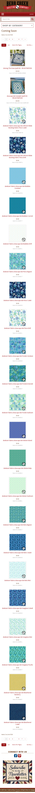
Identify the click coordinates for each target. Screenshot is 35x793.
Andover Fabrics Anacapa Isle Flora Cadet (17, 300)
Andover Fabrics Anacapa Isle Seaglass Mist (17, 637)
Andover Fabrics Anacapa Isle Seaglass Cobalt (17, 608)
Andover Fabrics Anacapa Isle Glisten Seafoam (17, 496)
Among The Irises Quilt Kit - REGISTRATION (17, 68)
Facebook (15, 755)
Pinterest (19, 755)
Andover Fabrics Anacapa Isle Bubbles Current (17, 216)
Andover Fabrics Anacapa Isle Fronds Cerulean (17, 356)
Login (32, 14)
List (9, 45)
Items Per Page (16, 45)
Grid (4, 45)
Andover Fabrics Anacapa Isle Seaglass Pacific (17, 665)
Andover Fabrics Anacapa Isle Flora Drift (17, 328)
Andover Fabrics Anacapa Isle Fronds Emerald (17, 384)
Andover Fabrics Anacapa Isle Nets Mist (17, 580)
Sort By (29, 45)
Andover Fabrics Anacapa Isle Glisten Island (17, 440)
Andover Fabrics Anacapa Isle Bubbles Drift (17, 244)
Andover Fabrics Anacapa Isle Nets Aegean (17, 525)
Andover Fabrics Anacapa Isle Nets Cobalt (18, 553)
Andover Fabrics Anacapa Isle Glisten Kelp (18, 468)
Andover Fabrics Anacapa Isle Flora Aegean (17, 272)
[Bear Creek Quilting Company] (17, 772)
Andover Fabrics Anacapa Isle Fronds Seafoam (17, 413)
